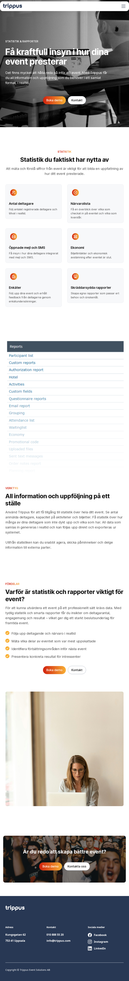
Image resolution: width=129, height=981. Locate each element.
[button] (122, 6)
